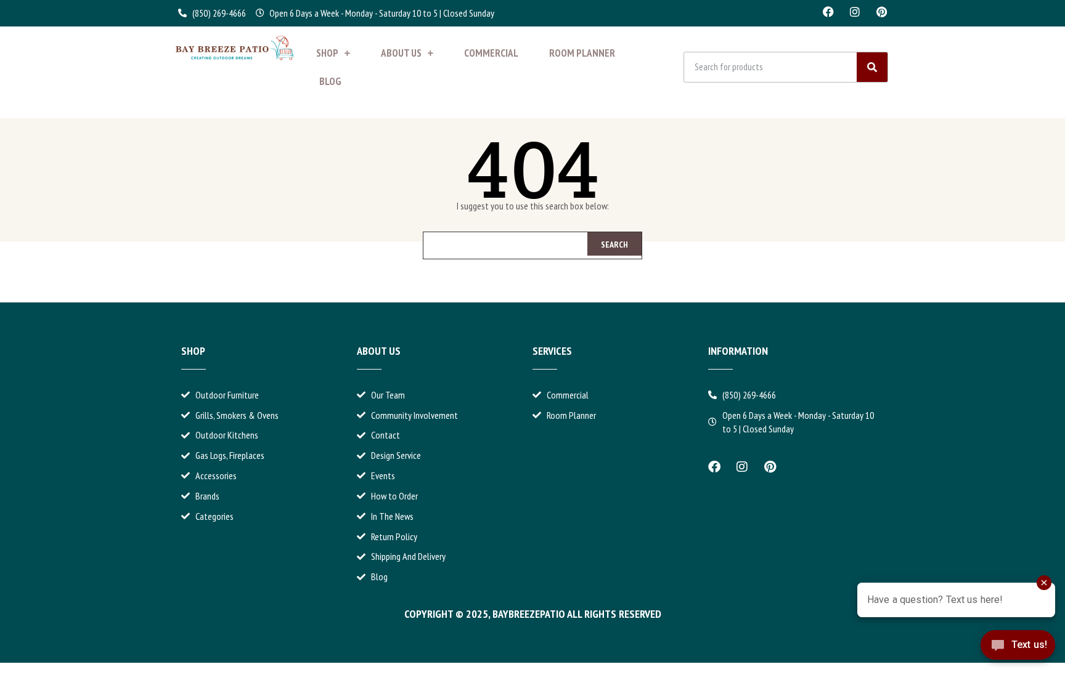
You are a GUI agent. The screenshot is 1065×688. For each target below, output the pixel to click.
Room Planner (582, 53)
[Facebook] (828, 11)
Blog (330, 81)
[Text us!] (1018, 655)
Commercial (491, 53)
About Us (401, 53)
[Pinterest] (881, 11)
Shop (327, 53)
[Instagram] (854, 11)
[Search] (872, 67)
